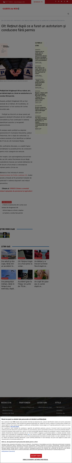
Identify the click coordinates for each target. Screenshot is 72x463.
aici (29, 434)
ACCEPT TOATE (36, 456)
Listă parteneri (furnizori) (8, 451)
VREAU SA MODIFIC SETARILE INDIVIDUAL (35, 459)
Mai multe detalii (14, 426)
